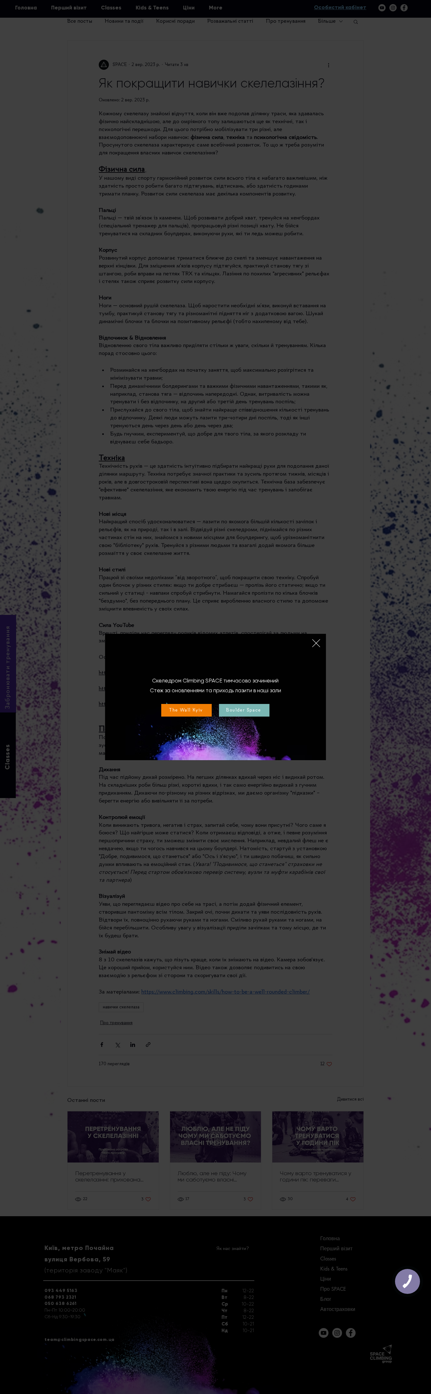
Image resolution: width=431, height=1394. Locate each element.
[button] (316, 643)
